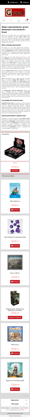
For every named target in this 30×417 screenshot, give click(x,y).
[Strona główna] (15, 11)
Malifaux (25, 57)
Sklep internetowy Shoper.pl (15, 416)
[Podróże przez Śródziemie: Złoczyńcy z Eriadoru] (15, 298)
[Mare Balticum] (15, 190)
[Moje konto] (19, 20)
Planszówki (4, 38)
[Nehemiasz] (15, 333)
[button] (4, 20)
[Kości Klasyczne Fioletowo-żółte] (15, 226)
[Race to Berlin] (15, 262)
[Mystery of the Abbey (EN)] (15, 369)
